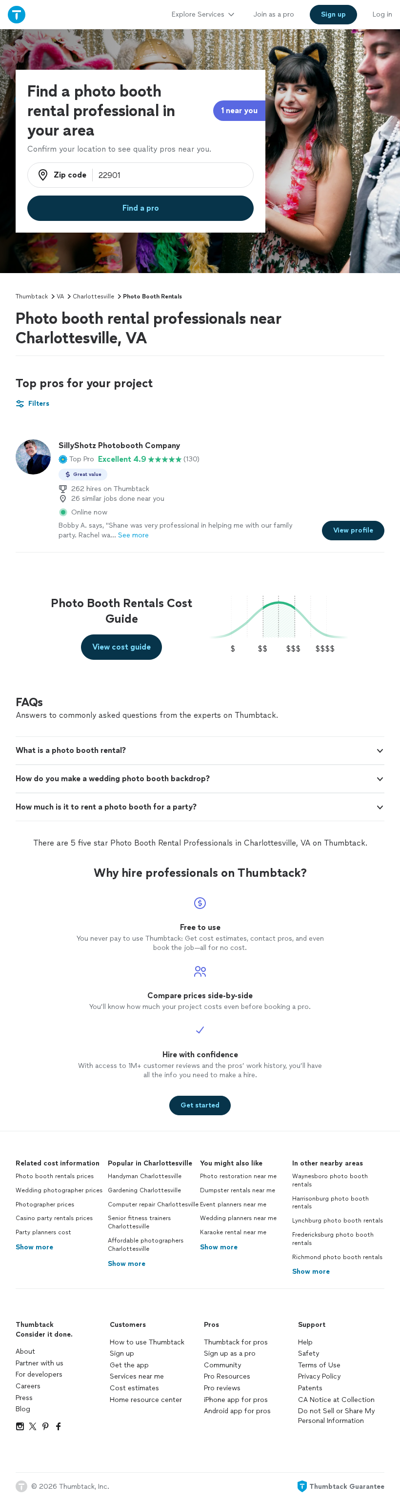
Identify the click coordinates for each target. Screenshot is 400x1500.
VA (60, 296)
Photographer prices (45, 1204)
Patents (310, 1388)
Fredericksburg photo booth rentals (333, 1238)
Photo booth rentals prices (55, 1176)
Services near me (137, 1376)
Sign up (122, 1353)
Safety (308, 1353)
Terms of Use (319, 1365)
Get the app (129, 1365)
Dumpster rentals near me (237, 1190)
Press (24, 1398)
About (25, 1351)
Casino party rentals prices (54, 1218)
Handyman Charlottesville (144, 1176)
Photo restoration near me (238, 1176)
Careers (28, 1386)
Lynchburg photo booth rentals (337, 1220)
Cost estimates (134, 1388)
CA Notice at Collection (336, 1400)
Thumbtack (32, 296)
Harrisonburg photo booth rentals (330, 1202)
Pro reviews (222, 1388)
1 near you (239, 110)
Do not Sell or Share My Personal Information (336, 1416)
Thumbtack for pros (236, 1342)
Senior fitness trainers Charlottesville (139, 1222)
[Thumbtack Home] (16, 14)
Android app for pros (237, 1411)
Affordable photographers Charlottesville (145, 1244)
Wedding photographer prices (59, 1190)
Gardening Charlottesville (144, 1190)
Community (222, 1365)
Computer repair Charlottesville (153, 1204)
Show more (34, 1247)
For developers (39, 1374)
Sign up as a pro (230, 1353)
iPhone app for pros (236, 1400)
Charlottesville (93, 296)
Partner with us (39, 1363)
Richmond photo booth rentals (337, 1257)
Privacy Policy (319, 1376)
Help (305, 1342)
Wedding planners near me (238, 1218)
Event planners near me (233, 1204)
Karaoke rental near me (233, 1232)
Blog (23, 1409)
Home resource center (146, 1400)
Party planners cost (43, 1232)
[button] (76, 459)
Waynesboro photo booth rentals (330, 1180)
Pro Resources (227, 1376)
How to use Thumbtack (147, 1342)
